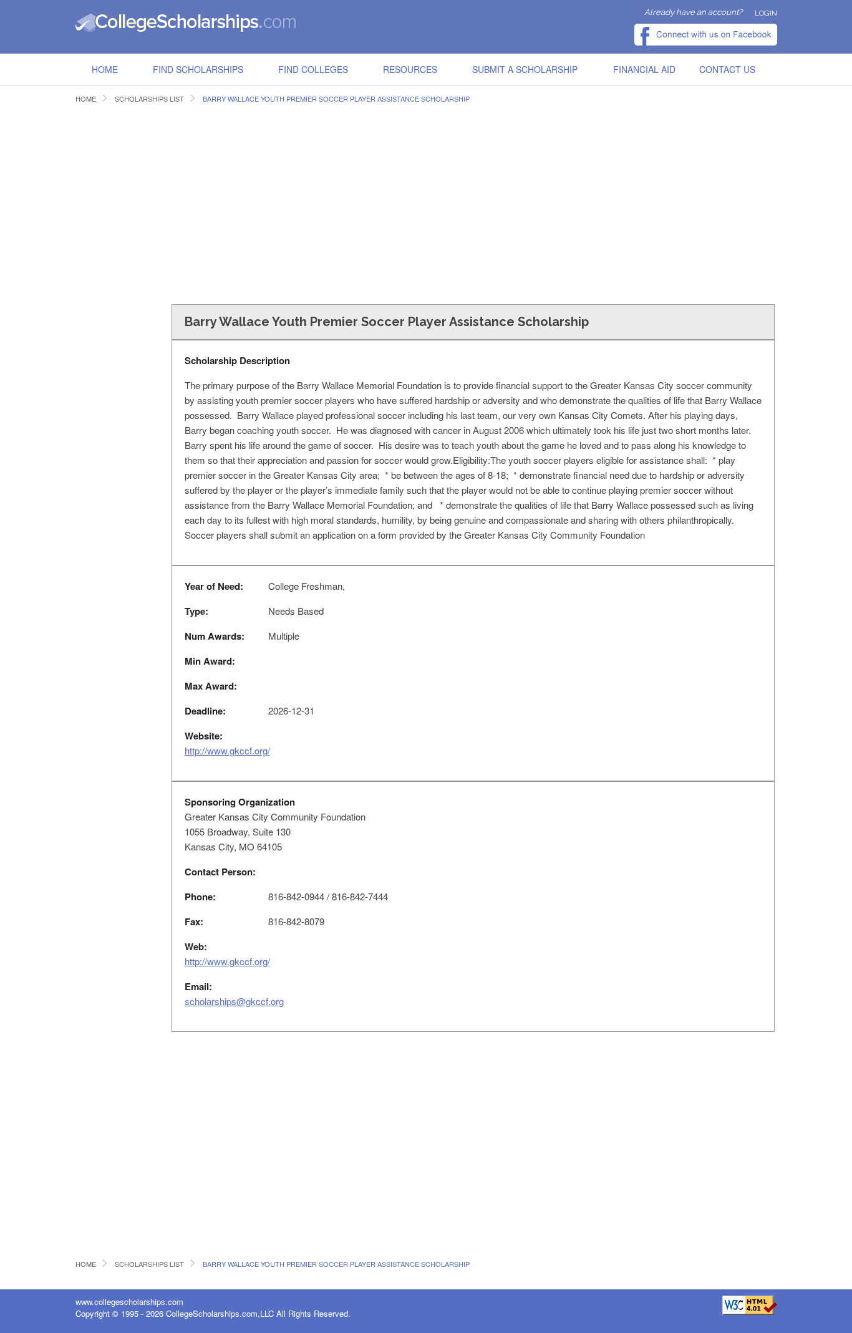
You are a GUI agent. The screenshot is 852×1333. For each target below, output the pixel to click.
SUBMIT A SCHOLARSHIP (525, 69)
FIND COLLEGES (313, 69)
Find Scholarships (198, 69)
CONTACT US (727, 69)
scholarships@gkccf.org (234, 1001)
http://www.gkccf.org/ (227, 750)
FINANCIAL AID (644, 69)
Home (105, 69)
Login (766, 13)
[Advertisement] (302, 202)
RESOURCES (410, 69)
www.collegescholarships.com (129, 1301)
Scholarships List (149, 99)
